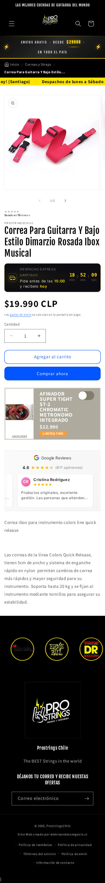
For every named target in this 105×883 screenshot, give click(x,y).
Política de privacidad (75, 845)
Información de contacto (55, 863)
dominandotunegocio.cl (69, 834)
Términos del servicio (39, 854)
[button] (11, 23)
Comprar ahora (52, 373)
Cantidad (12, 324)
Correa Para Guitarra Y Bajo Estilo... (34, 72)
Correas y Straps (38, 64)
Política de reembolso (35, 845)
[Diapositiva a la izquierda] (39, 200)
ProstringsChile (58, 826)
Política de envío (74, 854)
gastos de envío (21, 315)
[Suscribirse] (86, 798)
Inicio (14, 64)
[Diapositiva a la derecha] (65, 200)
